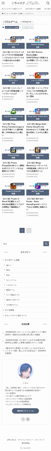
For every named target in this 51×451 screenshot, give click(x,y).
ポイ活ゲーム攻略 (12, 27)
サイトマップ (39, 440)
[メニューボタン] (3, 3)
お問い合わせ (11, 440)
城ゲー (8, 265)
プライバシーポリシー (25, 440)
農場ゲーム (10, 290)
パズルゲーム (11, 285)
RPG (8, 270)
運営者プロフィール (25, 410)
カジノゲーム (11, 280)
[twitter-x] (23, 419)
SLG (7, 275)
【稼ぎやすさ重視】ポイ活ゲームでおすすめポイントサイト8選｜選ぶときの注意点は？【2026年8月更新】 (25, 350)
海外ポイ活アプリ (13, 300)
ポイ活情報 (9, 310)
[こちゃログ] (25, 3)
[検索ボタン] (48, 3)
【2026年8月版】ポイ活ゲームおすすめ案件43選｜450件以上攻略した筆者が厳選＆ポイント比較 (26, 341)
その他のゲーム (12, 305)
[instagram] (28, 419)
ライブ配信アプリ (13, 295)
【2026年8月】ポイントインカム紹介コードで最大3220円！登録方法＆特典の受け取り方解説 (26, 333)
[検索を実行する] (46, 243)
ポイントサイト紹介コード (16, 315)
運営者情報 (25, 443)
